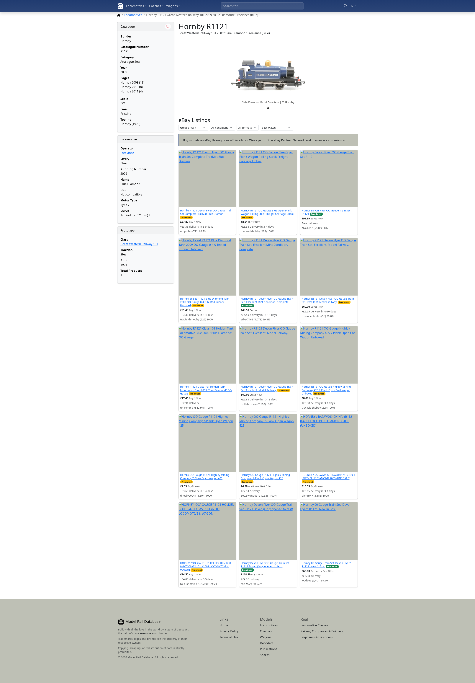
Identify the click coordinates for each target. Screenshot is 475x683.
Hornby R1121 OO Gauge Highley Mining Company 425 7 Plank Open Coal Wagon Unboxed (326, 390)
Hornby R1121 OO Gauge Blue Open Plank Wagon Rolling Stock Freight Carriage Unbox (267, 212)
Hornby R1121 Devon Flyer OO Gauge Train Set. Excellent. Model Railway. (328, 300)
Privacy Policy (229, 631)
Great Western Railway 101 (139, 244)
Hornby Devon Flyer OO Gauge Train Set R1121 (326, 212)
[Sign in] (353, 6)
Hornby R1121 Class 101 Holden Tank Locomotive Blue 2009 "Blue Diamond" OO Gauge (206, 390)
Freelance (127, 153)
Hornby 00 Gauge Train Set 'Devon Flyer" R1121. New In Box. (326, 564)
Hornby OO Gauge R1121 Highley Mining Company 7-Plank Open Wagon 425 (204, 476)
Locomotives (135, 6)
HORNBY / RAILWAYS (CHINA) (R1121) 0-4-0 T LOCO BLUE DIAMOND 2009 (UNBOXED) (328, 476)
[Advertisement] (145, 309)
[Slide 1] (268, 108)
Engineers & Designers (317, 637)
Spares (265, 655)
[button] (268, 75)
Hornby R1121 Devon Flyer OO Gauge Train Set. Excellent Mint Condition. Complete (267, 300)
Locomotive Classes (314, 625)
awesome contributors (154, 633)
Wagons (172, 6)
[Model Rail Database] (120, 6)
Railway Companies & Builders (322, 631)
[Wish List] (345, 6)
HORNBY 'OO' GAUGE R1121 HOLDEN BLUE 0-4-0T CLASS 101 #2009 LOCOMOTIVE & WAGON (206, 566)
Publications (268, 649)
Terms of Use (229, 637)
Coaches (155, 6)
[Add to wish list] (168, 27)
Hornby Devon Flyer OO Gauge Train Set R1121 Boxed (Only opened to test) (265, 564)
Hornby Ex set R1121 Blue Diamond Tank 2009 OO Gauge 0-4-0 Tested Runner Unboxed (204, 302)
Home (224, 625)
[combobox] (262, 5)
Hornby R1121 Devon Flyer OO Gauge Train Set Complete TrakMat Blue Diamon (206, 212)
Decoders (266, 643)
